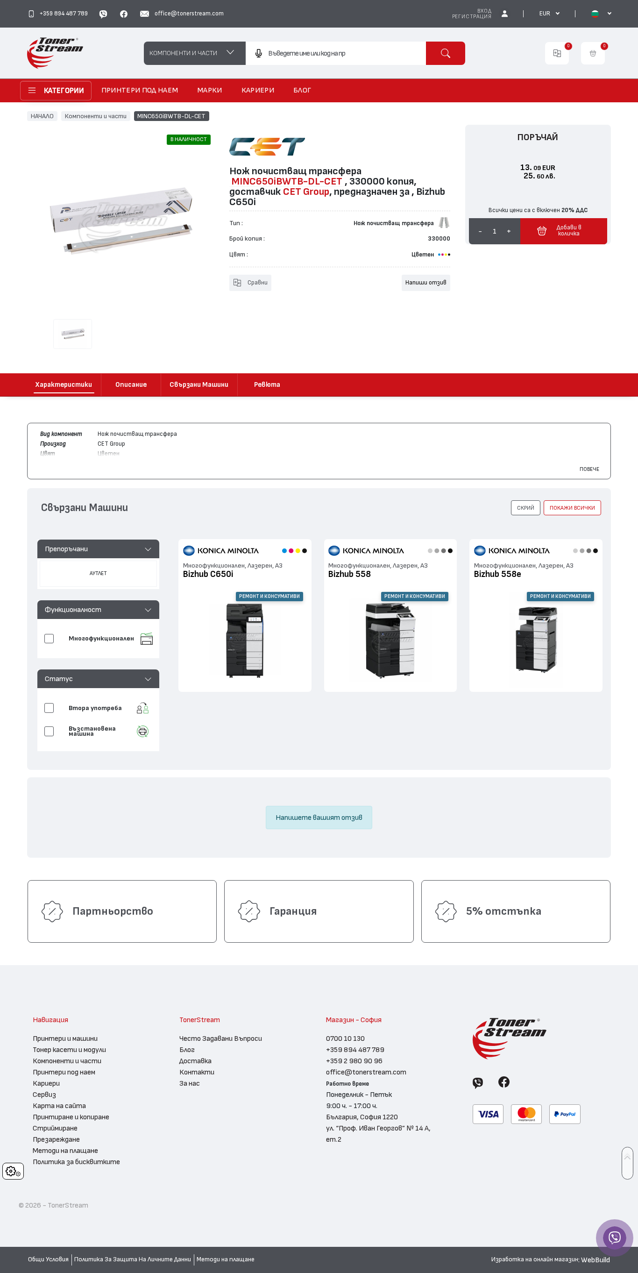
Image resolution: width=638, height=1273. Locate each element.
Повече (589, 469)
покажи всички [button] (572, 508)
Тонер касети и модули (69, 1049)
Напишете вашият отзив (319, 817)
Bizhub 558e (497, 574)
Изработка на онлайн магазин (534, 1259)
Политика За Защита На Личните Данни (132, 1259)
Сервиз (44, 1094)
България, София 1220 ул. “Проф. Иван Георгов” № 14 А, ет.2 (378, 1128)
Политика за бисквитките (76, 1162)
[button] (98, 549)
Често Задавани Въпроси (220, 1038)
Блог (187, 1049)
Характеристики (63, 384)
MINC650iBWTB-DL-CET (171, 116)
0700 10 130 (345, 1038)
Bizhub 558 (349, 574)
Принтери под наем (64, 1072)
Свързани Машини (199, 384)
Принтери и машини (65, 1038)
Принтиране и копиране (71, 1117)
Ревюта (267, 384)
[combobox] (335, 53)
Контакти (196, 1072)
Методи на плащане (65, 1150)
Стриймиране (55, 1128)
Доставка (195, 1061)
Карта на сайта (59, 1105)
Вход (484, 11)
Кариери (46, 1083)
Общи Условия (48, 1259)
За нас (189, 1083)
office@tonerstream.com (366, 1072)
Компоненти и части (96, 116)
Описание (131, 384)
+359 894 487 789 (355, 1049)
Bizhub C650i (208, 574)
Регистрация (472, 16)
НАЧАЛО (42, 116)
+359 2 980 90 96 (354, 1061)
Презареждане (56, 1139)
